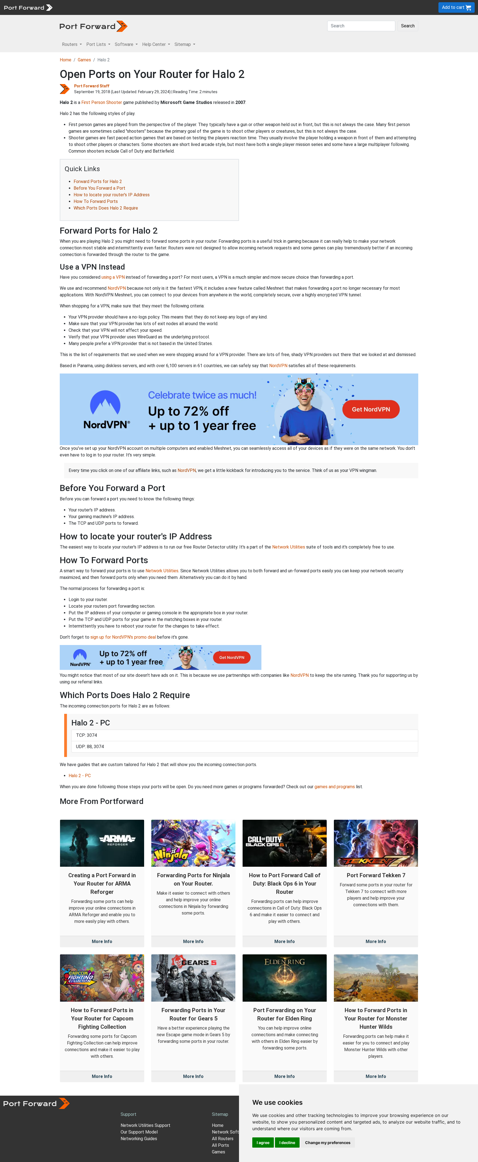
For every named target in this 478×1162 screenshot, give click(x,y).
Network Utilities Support (145, 1125)
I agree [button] (263, 1142)
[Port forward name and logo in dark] (94, 26)
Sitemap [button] (183, 44)
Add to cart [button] (454, 7)
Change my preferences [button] (327, 1142)
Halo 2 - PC (80, 775)
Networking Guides (139, 1138)
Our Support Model (139, 1132)
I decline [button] (287, 1142)
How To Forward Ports (96, 201)
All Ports (220, 1145)
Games (84, 59)
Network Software (230, 1132)
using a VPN (113, 277)
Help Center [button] (154, 44)
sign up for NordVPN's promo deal (123, 637)
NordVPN (117, 288)
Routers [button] (70, 44)
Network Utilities (288, 547)
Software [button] (124, 44)
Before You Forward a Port (99, 188)
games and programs (335, 786)
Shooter (114, 102)
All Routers (222, 1138)
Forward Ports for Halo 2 (98, 181)
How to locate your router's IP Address (112, 194)
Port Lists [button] (96, 44)
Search (408, 25)
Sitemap (171, 7)
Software (121, 7)
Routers (76, 7)
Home (65, 59)
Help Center (147, 7)
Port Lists (98, 7)
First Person (93, 102)
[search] (187, 7)
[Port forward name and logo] (28, 7)
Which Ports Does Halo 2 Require (106, 208)
